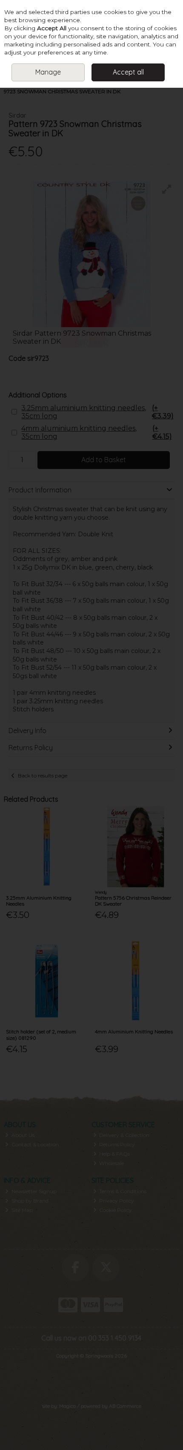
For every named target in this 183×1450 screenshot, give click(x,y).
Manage (48, 72)
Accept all (128, 72)
